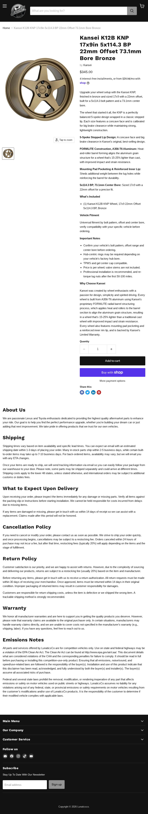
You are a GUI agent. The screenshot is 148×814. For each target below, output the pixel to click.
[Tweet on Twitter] (87, 392)
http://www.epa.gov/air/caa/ (100, 652)
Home (6, 27)
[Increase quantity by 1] (111, 349)
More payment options (112, 380)
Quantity (84, 341)
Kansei (87, 65)
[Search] (132, 11)
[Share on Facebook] (82, 392)
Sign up (57, 784)
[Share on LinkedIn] (93, 392)
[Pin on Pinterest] (99, 392)
